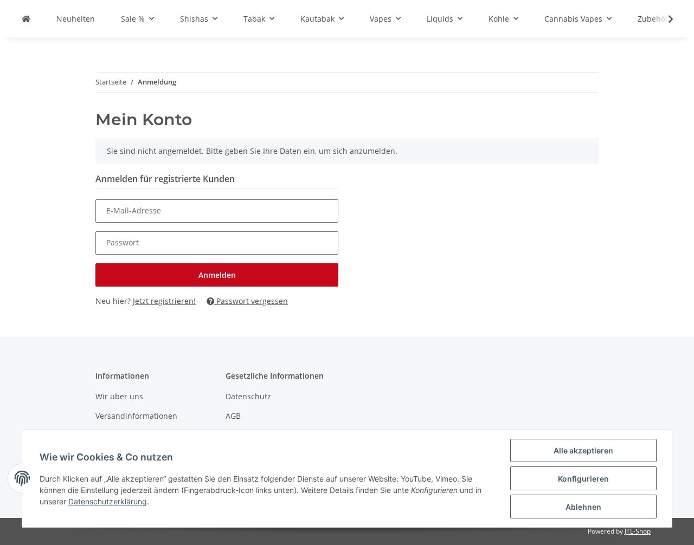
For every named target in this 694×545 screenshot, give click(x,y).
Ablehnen (583, 506)
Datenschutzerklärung (107, 501)
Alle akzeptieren (583, 450)
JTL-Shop (638, 531)
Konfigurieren (583, 478)
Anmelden (217, 275)
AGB (233, 416)
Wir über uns (119, 396)
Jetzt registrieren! (164, 301)
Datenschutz (248, 396)
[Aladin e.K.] (26, 18)
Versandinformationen (136, 416)
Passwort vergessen (251, 301)
